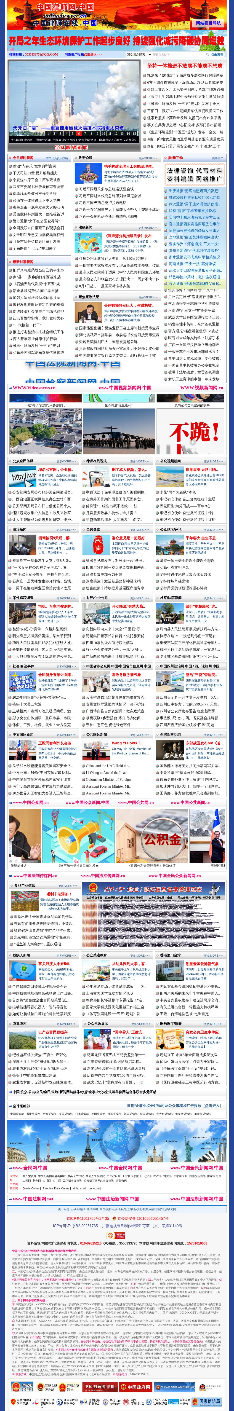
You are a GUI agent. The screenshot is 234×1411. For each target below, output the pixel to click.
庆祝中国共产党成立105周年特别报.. (116, 1075)
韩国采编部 (131, 1114)
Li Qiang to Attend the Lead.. (107, 773)
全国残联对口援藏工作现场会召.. (39, 228)
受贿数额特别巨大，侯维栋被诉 (38, 214)
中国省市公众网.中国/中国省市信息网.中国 (118, 666)
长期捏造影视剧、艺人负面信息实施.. (42, 650)
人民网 (27, 1180)
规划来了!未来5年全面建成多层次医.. (189, 1055)
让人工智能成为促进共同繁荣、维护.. (42, 520)
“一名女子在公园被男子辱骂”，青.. (40, 567)
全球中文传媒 (45, 13)
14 (128, 133)
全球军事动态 (170, 734)
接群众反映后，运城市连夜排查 (193, 345)
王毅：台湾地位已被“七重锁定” (185, 1014)
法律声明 (92, 1209)
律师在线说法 (96, 461)
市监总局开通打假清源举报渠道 (193, 373)
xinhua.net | (80, 1188)
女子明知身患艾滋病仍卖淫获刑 (38, 235)
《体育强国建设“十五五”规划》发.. (114, 1014)
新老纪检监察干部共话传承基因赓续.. (117, 1068)
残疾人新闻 (21, 955)
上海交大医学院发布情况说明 (109, 993)
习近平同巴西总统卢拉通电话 (103, 203)
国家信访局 (214, 1176)
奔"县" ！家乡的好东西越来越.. (38, 277)
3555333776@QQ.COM (41, 54)
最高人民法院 (75, 1176)
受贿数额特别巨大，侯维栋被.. (129, 305)
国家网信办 (180, 1176)
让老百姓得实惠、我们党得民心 (38, 318)
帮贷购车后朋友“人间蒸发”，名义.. (114, 520)
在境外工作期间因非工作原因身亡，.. (116, 499)
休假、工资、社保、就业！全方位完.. (42, 725)
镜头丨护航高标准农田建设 (34, 1075)
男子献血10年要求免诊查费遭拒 (193, 379)
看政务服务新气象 (126, 675)
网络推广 (217, 158)
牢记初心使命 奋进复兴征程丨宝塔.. (188, 499)
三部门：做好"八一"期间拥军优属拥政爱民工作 (185, 111)
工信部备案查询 (72, 1180)
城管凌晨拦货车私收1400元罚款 (194, 197)
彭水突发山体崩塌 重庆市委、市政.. (42, 718)
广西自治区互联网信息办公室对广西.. (42, 499)
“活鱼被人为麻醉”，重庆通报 (37, 944)
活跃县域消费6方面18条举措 (35, 291)
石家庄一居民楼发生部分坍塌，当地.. (42, 581)
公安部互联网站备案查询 (99, 1180)
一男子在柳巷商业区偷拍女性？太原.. (42, 588)
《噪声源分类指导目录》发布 (36, 242)
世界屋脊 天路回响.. (202, 470)
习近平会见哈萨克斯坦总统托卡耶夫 (108, 216)
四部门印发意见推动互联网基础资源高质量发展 (185, 139)
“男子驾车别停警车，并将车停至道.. (41, 574)
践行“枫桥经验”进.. (201, 606)
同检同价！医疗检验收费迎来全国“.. (189, 1075)
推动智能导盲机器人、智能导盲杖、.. (42, 1007)
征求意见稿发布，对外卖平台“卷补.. (115, 561)
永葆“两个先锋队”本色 (178, 492)
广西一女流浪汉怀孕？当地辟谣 (193, 304)
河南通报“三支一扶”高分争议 (192, 264)
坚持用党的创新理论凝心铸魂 (183, 588)
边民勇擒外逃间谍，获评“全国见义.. (189, 779)
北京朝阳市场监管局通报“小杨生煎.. (43, 937)
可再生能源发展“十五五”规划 (36, 346)
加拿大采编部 (202, 1114)
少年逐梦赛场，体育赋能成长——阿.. (116, 986)
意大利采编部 (164, 1114)
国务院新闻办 (197, 1176)
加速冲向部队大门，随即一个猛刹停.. (190, 786)
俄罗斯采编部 (183, 1114)
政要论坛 (85, 158)
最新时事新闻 (23, 262)
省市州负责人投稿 (57, 158)
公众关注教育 (96, 955)
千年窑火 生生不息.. (202, 538)
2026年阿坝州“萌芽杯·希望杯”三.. (39, 697)
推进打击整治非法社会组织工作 (38, 332)
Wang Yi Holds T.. (127, 743)
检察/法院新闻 (171, 598)
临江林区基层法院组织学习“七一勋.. (189, 656)
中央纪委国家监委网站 (52, 1176)
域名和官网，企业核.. (55, 470)
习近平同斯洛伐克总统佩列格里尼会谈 (110, 196)
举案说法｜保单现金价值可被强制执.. (116, 492)
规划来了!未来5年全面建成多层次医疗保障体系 (185, 75)
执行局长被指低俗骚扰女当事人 (194, 231)
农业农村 (20, 1023)
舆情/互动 (175, 158)
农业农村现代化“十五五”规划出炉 (39, 1068)
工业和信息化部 (131, 1176)
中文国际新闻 (23, 734)
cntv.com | (95, 1188)
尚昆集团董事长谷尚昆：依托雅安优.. (116, 636)
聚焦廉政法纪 (89, 297)
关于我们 (63, 1209)
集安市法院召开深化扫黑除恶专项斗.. (190, 643)
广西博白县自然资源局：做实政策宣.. (116, 711)
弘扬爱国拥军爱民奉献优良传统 (38, 352)
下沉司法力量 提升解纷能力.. (36, 173)
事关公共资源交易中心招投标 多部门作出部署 (184, 125)
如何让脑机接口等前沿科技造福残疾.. (42, 1014)
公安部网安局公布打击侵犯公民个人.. (42, 506)
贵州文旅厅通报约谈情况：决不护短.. (116, 704)
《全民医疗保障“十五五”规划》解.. (188, 1068)
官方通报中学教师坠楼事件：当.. (194, 366)
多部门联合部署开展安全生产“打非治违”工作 (183, 146)
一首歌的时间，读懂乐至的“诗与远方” (133, 140)
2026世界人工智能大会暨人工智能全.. (42, 793)
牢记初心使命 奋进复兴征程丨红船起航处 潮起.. (73, 140)
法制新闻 (85, 227)
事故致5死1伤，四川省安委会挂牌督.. (190, 718)
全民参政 (93, 529)
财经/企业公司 (97, 598)
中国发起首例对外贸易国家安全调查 (41, 779)
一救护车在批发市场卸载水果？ (193, 311)
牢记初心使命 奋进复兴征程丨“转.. (187, 513)
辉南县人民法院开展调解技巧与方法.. (190, 629)
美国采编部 (66, 1114)
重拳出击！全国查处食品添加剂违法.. (44, 917)
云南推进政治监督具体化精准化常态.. (116, 697)
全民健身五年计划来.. (55, 675)
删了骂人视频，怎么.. (129, 470)
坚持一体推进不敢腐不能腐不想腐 (185, 66)
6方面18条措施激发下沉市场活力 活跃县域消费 (185, 82)
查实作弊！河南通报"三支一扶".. (195, 244)
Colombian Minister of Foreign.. (109, 779)
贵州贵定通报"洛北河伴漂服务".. (195, 250)
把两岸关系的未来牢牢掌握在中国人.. (190, 993)
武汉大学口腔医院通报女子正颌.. (195, 270)
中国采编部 (17, 1114)
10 (103, 133)
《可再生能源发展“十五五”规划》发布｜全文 (183, 104)
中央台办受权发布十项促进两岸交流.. (190, 1000)
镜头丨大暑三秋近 (27, 704)
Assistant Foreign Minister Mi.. (108, 786)
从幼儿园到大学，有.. (129, 964)
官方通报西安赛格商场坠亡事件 (194, 224)
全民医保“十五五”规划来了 (34, 248)
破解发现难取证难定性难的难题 (38, 304)
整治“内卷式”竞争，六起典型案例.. (40, 629)
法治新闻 (20, 529)
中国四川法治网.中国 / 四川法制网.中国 (190, 666)
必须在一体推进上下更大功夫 (36, 200)
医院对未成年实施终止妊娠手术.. (194, 297)
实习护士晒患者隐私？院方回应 (194, 217)
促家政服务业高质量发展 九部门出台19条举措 (184, 118)
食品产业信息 (24, 885)
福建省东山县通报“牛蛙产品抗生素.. (43, 930)
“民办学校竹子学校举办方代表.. (193, 359)
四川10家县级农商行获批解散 (109, 643)
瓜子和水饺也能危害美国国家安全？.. (42, 766)
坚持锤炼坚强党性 (174, 581)
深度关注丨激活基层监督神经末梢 (113, 581)
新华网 (37, 1180)
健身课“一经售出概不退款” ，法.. (112, 506)
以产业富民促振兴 (53, 1032)
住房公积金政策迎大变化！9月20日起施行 (113, 258)
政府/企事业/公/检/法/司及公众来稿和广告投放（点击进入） (175, 1106)
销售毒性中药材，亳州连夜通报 (194, 277)
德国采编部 (114, 1114)
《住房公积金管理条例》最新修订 (70, 865)
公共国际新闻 (96, 734)
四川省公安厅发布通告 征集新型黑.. (188, 711)
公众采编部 (78, 1209)
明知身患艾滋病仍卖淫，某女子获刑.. (42, 636)
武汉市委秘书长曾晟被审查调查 (38, 187)
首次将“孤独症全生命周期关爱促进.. (41, 1000)
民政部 (157, 1176)
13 (122, 133)
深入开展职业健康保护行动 (34, 339)
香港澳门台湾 (170, 955)
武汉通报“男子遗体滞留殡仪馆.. (194, 204)
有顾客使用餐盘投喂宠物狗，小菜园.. (44, 923)
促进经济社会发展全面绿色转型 (38, 311)
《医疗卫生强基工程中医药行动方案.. (190, 1082)
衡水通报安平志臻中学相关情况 (194, 257)
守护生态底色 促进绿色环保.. (109, 725)
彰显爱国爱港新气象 (202, 964)
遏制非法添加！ (59, 894)
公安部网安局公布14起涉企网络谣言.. (42, 492)
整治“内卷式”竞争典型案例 (34, 166)
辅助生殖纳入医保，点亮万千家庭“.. (189, 1062)
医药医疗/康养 (171, 1023)
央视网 (47, 1180)
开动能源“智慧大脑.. (128, 606)
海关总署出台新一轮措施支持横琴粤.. (190, 1007)
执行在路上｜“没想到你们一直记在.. (189, 636)
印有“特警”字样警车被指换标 (192, 211)
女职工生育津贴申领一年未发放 (193, 338)
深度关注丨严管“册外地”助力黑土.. (40, 1062)
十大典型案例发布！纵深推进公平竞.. (42, 656)
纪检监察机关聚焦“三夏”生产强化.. (40, 1055)
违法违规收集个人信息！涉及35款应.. (42, 513)
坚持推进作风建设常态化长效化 (185, 574)
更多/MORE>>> (147, 158)
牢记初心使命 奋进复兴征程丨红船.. (188, 520)
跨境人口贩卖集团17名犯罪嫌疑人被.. (42, 643)
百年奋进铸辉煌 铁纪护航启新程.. (114, 1062)
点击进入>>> (93, 54)
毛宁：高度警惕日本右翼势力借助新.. (42, 786)
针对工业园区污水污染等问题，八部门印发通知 (185, 89)
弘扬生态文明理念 (174, 567)
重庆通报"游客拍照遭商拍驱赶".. (195, 191)
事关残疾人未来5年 (54, 964)
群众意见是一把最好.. (129, 538)
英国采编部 (98, 1114)
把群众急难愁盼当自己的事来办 (38, 270)
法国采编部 (147, 1114)
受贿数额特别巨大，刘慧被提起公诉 (108, 342)
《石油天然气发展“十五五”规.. (37, 284)
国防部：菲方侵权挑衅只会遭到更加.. (190, 793)
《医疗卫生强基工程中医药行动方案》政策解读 (185, 97)
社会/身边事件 (23, 666)
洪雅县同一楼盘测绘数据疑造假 (193, 352)
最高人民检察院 (95, 1176)
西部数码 (121, 1180)
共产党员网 (29, 1176)
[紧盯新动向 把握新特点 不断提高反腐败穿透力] (117, 45)
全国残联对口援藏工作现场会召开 (39, 986)
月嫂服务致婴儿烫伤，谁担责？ (111, 513)
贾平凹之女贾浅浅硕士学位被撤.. (194, 318)
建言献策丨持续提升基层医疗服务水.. (116, 588)
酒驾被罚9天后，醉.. (55, 538)
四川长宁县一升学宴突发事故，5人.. (189, 697)
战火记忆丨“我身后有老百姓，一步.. (116, 1082)
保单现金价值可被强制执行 (35, 194)
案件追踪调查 (23, 598)
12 (115, 133)
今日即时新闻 (23, 158)
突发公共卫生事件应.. (203, 1032)
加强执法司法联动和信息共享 (36, 298)
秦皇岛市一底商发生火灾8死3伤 (38, 207)
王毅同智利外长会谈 (54, 743)
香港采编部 (33, 1114)
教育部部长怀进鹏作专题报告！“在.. (115, 1000)
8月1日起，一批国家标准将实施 (104, 286)
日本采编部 (82, 1114)
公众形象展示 (98, 1023)
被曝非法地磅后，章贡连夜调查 (193, 331)
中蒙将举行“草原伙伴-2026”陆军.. (186, 773)
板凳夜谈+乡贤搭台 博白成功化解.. (114, 718)
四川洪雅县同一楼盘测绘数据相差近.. (116, 567)
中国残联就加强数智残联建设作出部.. (42, 993)
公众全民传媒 (23, 461)
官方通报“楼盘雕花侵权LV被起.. (195, 284)
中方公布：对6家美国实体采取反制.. (41, 773)
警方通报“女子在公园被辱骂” (36, 221)
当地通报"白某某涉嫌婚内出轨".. (195, 237)
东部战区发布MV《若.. (204, 743)
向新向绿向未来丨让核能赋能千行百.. (116, 656)
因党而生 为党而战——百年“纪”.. (186, 506)
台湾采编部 (49, 1114)
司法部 (167, 1176)
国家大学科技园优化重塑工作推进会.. (116, 1007)
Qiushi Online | (32, 1188)
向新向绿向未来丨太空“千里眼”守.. (114, 629)
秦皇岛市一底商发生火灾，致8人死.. (41, 561)
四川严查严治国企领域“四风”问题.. (188, 725)
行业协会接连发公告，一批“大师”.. (114, 650)
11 (109, 133)
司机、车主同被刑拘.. (55, 606)
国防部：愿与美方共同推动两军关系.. (190, 766)
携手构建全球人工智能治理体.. (129, 166)
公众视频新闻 (170, 461)
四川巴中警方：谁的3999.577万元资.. (189, 704)
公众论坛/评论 (171, 529)
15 (134, 133)
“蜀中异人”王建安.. (128, 1032)
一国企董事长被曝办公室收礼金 (193, 325)
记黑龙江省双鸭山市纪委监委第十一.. (117, 1055)
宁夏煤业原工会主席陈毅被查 (36, 180)
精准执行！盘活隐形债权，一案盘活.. (190, 650)
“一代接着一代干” (27, 325)
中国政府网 (113, 1176)
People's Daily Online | (57, 1188)
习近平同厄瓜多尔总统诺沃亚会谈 (106, 189)
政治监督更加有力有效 (104, 574)
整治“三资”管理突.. (201, 675)
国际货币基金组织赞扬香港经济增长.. (190, 986)
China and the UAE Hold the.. (108, 766)
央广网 (57, 1180)
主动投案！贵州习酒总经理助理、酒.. (42, 711)
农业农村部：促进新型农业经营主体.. (42, 1082)
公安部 (147, 1176)
